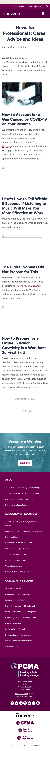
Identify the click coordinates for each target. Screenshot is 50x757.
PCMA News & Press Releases (17, 505)
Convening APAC (30, 612)
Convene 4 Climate (13, 612)
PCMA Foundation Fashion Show (18, 641)
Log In (40, 6)
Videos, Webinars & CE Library (17, 572)
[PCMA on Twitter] (16, 703)
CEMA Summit (29, 606)
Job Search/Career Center (15, 493)
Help (11, 745)
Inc (3, 218)
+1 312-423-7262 (22, 696)
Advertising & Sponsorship (28, 488)
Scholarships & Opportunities (17, 549)
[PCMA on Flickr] (33, 703)
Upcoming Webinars (13, 566)
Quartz (11, 383)
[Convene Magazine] (11, 13)
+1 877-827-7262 (21, 694)
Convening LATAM (28, 617)
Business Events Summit (15, 629)
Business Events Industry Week (18, 635)
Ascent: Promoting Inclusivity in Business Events (22, 524)
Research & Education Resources (18, 543)
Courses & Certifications (32, 531)
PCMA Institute (11, 537)
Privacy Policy (22, 745)
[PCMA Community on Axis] (38, 703)
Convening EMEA (12, 617)
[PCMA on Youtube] (29, 703)
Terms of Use (35, 745)
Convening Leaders (13, 623)
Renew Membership (13, 606)
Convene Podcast (12, 531)
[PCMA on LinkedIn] (21, 703)
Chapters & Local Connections (17, 594)
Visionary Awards (12, 646)
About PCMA (10, 488)
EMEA (21, 6)
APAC (14, 6)
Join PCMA (25, 463)
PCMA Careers (34, 493)
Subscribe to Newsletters (15, 560)
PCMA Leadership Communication (19, 499)
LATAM (29, 6)
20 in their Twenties (13, 589)
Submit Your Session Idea (15, 554)
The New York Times (25, 285)
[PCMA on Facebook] (12, 703)
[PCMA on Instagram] (25, 703)
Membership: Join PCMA (15, 600)
